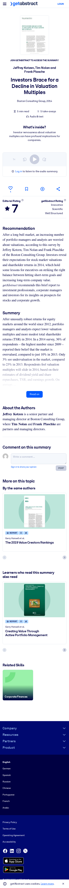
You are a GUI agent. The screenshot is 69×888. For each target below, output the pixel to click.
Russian (7, 781)
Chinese (7, 788)
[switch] (34, 159)
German (7, 768)
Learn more (47, 883)
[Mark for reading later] (26, 188)
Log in (18, 171)
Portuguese (8, 794)
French (6, 801)
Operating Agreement (14, 835)
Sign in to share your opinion (23, 467)
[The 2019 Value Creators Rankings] (34, 511)
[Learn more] (22, 200)
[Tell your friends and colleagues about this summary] (58, 188)
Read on (34, 394)
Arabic (6, 807)
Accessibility (9, 841)
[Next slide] (64, 557)
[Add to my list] (42, 188)
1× (14, 159)
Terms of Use (9, 828)
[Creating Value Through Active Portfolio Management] (34, 600)
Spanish (7, 775)
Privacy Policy (10, 822)
